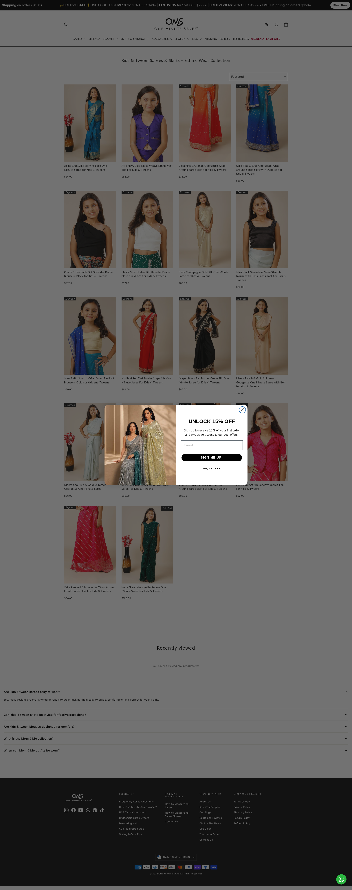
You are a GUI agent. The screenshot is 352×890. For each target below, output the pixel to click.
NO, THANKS (212, 468)
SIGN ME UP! (212, 457)
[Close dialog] (242, 410)
